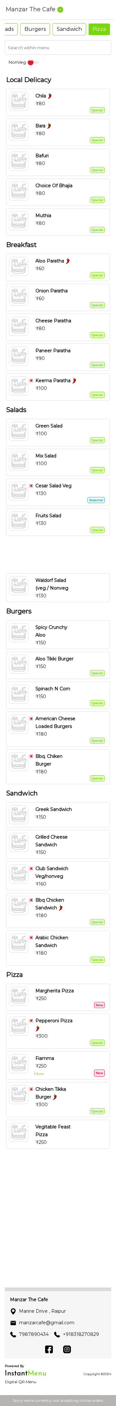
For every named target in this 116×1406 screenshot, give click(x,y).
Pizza (99, 29)
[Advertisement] (58, 554)
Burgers (35, 29)
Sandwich (69, 29)
